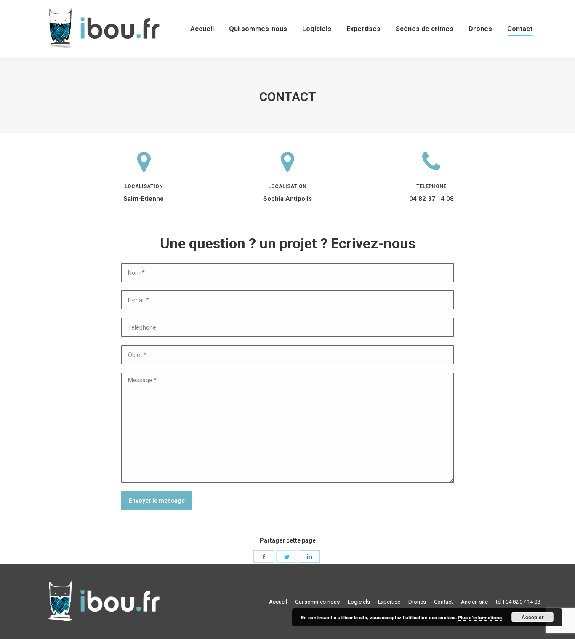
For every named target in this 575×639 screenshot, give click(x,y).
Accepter (533, 617)
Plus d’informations (480, 617)
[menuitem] (202, 29)
